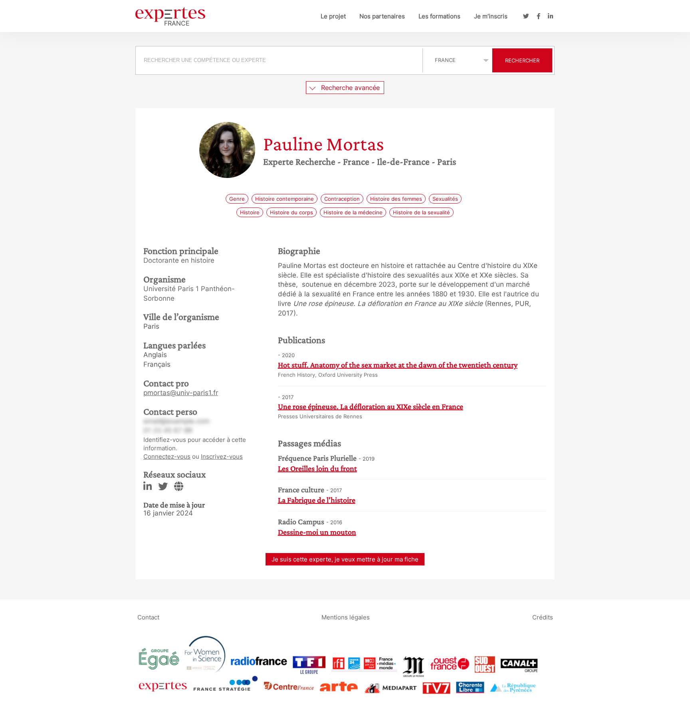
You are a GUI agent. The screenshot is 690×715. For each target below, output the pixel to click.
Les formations (439, 16)
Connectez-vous (166, 456)
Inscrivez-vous (222, 456)
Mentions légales (345, 617)
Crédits (542, 617)
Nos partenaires (382, 16)
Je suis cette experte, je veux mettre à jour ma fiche (345, 559)
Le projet (333, 16)
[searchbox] (279, 60)
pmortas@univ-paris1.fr (180, 393)
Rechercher (522, 60)
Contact (148, 617)
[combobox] (280, 60)
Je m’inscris (491, 16)
